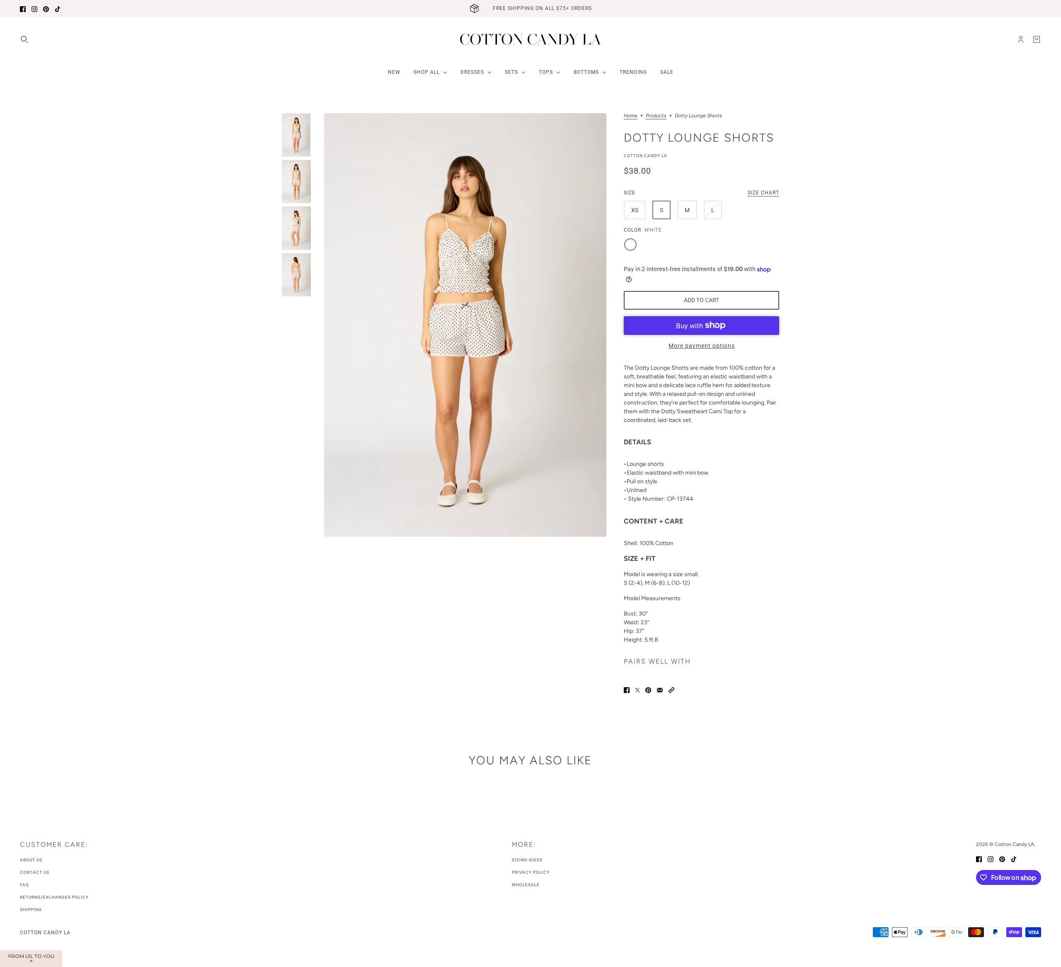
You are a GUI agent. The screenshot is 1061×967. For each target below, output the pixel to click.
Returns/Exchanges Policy (54, 897)
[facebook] (23, 8)
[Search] (24, 39)
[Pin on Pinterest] (648, 689)
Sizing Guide (527, 860)
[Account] (1020, 39)
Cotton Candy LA (645, 155)
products (656, 116)
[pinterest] (46, 8)
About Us (31, 860)
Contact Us (34, 872)
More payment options (702, 345)
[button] (671, 689)
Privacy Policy (531, 872)
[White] (630, 245)
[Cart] (1036, 39)
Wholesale (526, 884)
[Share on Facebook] (626, 689)
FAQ (24, 884)
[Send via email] (660, 689)
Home (630, 116)
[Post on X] (637, 689)
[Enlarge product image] (465, 325)
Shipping (31, 909)
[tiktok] (57, 8)
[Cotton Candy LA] (530, 39)
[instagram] (34, 8)
